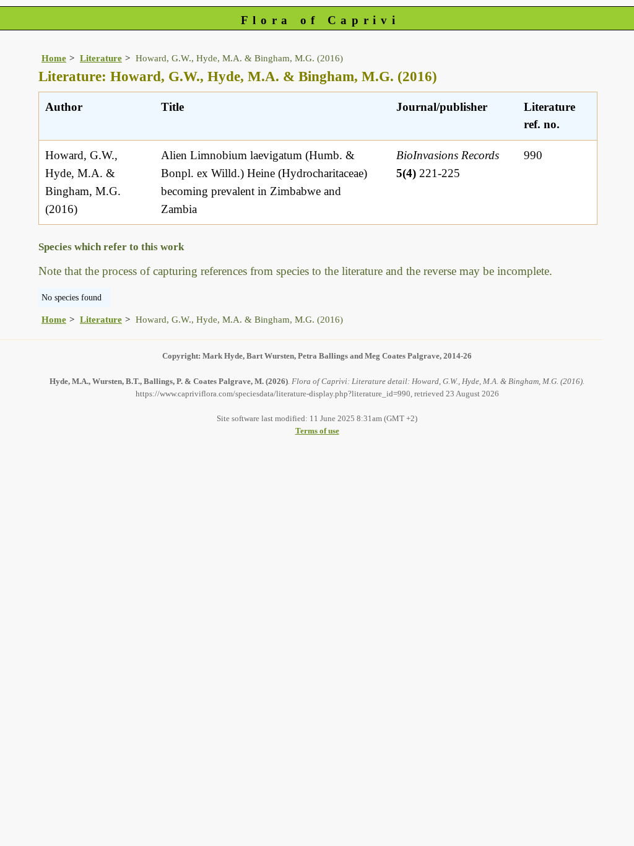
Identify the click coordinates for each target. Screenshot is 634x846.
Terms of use (317, 430)
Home (53, 58)
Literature (101, 58)
